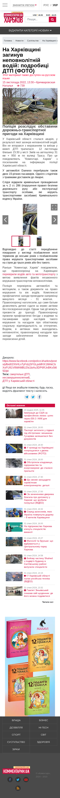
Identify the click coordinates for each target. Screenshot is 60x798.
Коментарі (44, 773)
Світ (43, 734)
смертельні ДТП (20, 374)
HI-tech (43, 727)
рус (46, 5)
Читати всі (47, 602)
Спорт (16, 734)
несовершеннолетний (16, 377)
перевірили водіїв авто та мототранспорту (29, 274)
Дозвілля (16, 727)
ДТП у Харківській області (18, 380)
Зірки (16, 749)
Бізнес (43, 720)
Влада (16, 720)
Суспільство (16, 742)
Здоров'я (43, 742)
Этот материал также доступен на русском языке (28, 77)
